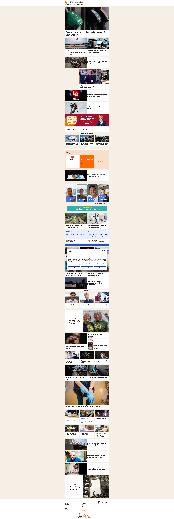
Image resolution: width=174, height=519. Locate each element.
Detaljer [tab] (82, 253)
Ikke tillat (74, 267)
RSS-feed (83, 504)
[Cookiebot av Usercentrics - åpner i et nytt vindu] (102, 251)
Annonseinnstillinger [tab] (92, 253)
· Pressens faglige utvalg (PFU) (87, 517)
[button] (108, 129)
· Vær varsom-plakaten (86, 516)
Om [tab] (102, 253)
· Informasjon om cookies (102, 508)
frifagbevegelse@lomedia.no (69, 501)
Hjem (65, 4)
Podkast (78, 4)
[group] (73, 129)
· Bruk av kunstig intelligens (102, 507)
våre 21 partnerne (72, 258)
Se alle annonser (101, 161)
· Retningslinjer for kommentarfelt (103, 506)
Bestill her (83, 507)
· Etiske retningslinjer (101, 505)
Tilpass (86, 267)
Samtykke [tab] (71, 253)
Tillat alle (100, 267)
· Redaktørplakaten (86, 515)
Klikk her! (82, 163)
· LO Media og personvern (102, 509)
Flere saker (87, 147)
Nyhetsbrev (74, 4)
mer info (71, 263)
